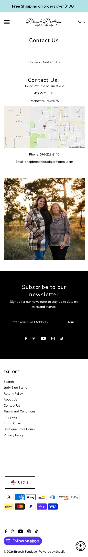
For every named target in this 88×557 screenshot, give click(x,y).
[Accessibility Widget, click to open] (81, 546)
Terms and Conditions (19, 411)
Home (33, 62)
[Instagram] (53, 339)
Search (9, 382)
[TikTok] (61, 339)
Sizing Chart (13, 423)
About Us (10, 399)
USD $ (23, 482)
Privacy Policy (14, 435)
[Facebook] (26, 339)
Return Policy (13, 393)
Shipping (10, 417)
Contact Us (12, 405)
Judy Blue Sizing (15, 387)
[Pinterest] (34, 339)
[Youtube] (43, 339)
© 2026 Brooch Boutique (20, 551)
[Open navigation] (10, 22)
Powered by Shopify (52, 551)
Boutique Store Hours (19, 429)
